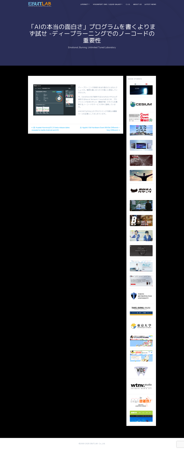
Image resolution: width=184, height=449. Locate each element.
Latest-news (150, 4)
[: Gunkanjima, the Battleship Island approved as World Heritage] (141, 136)
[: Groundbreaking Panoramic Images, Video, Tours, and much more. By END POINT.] (141, 211)
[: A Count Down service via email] (140, 121)
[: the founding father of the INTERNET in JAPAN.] (141, 377)
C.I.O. (128, 4)
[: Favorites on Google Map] (141, 347)
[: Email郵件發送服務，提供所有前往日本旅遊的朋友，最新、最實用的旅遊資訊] (141, 407)
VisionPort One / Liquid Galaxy (107, 4)
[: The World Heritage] (141, 166)
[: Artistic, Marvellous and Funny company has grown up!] (141, 196)
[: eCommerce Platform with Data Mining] (141, 241)
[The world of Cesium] (141, 110)
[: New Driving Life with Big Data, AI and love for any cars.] (141, 151)
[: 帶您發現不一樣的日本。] (141, 422)
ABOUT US (137, 4)
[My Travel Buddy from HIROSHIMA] (141, 226)
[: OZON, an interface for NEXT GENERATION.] (141, 256)
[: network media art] (141, 392)
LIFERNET (84, 4)
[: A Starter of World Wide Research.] (141, 95)
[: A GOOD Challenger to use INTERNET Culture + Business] (141, 271)
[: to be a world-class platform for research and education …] (141, 332)
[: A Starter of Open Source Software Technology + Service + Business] (141, 286)
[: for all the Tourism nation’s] (141, 316)
